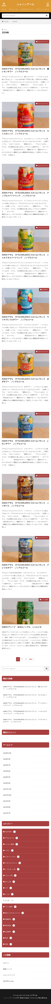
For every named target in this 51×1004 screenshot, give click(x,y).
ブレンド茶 (10, 875)
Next (30, 659)
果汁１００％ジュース (14, 913)
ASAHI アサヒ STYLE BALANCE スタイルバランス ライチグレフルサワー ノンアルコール (25, 318)
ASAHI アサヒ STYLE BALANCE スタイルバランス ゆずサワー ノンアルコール (25, 380)
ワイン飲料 (45, 599)
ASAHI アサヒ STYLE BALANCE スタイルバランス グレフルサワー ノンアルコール (25, 566)
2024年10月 (7, 753)
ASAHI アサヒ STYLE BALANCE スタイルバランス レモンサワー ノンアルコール (25, 442)
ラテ (8, 888)
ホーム (4, 9)
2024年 (14, 21)
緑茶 (8, 938)
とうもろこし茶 (12, 869)
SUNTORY (45, 289)
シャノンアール (25, 4)
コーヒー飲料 (11, 844)
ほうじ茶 (9, 882)
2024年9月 (6, 759)
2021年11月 (7, 789)
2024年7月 (6, 765)
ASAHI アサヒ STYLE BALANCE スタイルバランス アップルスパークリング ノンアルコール (25, 194)
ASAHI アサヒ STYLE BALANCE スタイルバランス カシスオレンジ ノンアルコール (25, 132)
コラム (9, 850)
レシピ (9, 894)
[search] (46, 15)
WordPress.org (8, 981)
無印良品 (9, 925)
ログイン (6, 963)
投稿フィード (7, 969)
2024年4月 (6, 783)
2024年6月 (6, 771)
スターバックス (12, 857)
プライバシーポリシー (43, 9)
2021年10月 (7, 795)
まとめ (9, 900)
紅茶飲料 (9, 932)
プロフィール (13, 9)
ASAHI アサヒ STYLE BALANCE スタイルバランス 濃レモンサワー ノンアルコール (25, 70)
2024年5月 (6, 777)
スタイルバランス (43, 41)
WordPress (42, 998)
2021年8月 (6, 807)
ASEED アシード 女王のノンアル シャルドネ (22, 627)
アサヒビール (11, 838)
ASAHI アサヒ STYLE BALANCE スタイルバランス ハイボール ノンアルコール (25, 504)
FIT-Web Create (23, 998)
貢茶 (8, 944)
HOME (6, 21)
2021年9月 (6, 801)
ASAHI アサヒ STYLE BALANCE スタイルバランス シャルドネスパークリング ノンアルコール (25, 256)
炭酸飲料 (9, 919)
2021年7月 (6, 813)
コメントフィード (9, 975)
